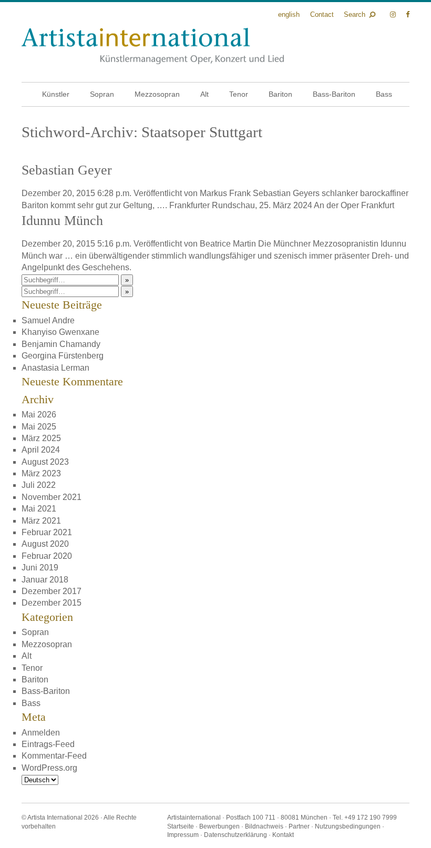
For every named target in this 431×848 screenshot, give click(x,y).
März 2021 (41, 520)
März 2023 (41, 473)
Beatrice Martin (228, 243)
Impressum (183, 835)
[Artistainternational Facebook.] (407, 14)
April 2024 (41, 449)
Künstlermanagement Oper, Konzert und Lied (153, 46)
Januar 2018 (45, 579)
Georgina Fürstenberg (63, 355)
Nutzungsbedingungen (348, 826)
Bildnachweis (264, 826)
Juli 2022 (39, 485)
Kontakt (283, 835)
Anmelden (41, 732)
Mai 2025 (39, 426)
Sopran (102, 94)
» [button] (127, 280)
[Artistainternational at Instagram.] (394, 14)
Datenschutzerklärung (235, 835)
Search (354, 14)
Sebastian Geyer (67, 170)
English (289, 14)
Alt (204, 94)
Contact (322, 14)
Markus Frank (225, 193)
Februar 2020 (47, 555)
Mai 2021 (39, 508)
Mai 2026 (39, 414)
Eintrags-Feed (48, 744)
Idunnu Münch (62, 220)
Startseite (180, 826)
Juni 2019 (40, 567)
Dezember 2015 (51, 602)
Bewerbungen (219, 826)
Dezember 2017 (51, 591)
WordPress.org (49, 767)
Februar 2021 (47, 532)
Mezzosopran (157, 94)
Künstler (55, 94)
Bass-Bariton (334, 94)
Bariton (280, 94)
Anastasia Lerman (55, 367)
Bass (384, 94)
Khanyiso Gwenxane (60, 332)
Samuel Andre (48, 320)
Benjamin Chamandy (61, 344)
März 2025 (41, 438)
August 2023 (45, 461)
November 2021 (51, 497)
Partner (299, 826)
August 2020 (45, 543)
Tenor (238, 94)
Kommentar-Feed (54, 755)
